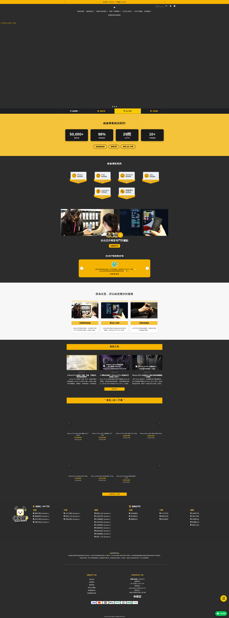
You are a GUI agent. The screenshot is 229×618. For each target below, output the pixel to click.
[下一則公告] (164, 2)
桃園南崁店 (134, 519)
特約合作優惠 (91, 587)
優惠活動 (91, 585)
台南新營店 (103, 525)
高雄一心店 (103, 536)
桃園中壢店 (42, 513)
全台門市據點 (138, 11)
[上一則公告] (64, 2)
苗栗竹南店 (42, 522)
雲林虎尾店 (72, 519)
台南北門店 (103, 516)
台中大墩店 (72, 513)
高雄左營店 (103, 531)
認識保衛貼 (89, 11)
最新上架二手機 (128, 146)
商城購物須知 (91, 590)
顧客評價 (114, 146)
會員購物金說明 (91, 593)
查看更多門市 (114, 246)
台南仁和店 (195, 516)
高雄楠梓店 (103, 528)
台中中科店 (164, 513)
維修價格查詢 (100, 146)
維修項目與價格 (101, 11)
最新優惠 (147, 11)
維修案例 (91, 582)
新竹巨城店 (42, 519)
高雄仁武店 (195, 525)
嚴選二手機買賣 (114, 11)
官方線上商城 (127, 11)
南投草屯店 (164, 516)
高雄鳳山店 (195, 522)
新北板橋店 (134, 513)
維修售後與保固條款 (114, 15)
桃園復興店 (42, 516)
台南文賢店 (103, 522)
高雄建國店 (103, 534)
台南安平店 (195, 513)
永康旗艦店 (103, 519)
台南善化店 (195, 519)
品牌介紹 (91, 579)
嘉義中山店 (103, 513)
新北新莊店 (134, 516)
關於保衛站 (80, 11)
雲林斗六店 (72, 516)
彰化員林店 (164, 519)
